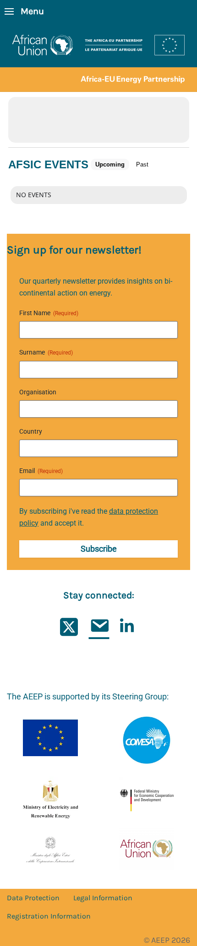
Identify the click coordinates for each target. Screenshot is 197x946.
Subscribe (99, 549)
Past (142, 164)
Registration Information (49, 916)
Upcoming (110, 164)
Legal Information (102, 897)
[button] (24, 11)
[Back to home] (98, 57)
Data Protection (33, 897)
